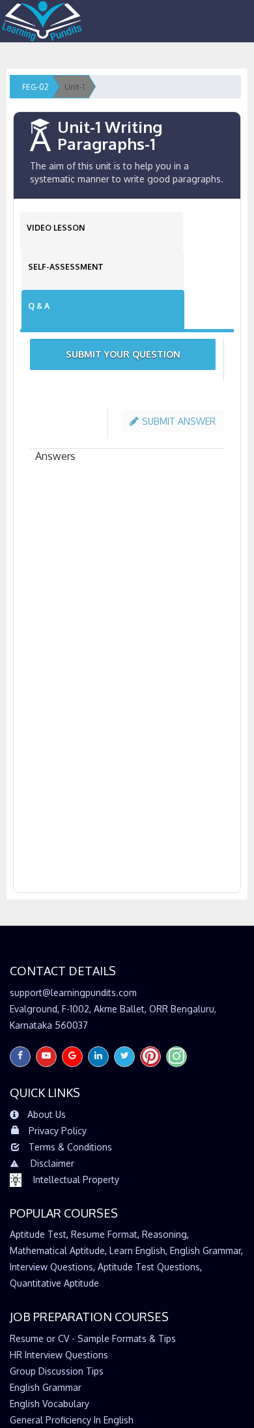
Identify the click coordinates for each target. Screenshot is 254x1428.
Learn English (137, 1250)
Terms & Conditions (70, 1146)
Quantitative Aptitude (54, 1283)
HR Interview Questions (59, 1354)
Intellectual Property (76, 1179)
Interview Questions (51, 1266)
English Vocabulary (49, 1403)
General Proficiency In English (72, 1419)
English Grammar (205, 1250)
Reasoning (164, 1234)
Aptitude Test (38, 1234)
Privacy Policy (58, 1130)
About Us (46, 1114)
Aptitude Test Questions (149, 1266)
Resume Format (104, 1234)
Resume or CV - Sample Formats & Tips (93, 1338)
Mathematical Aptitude (57, 1250)
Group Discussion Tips (57, 1371)
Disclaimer (52, 1163)
